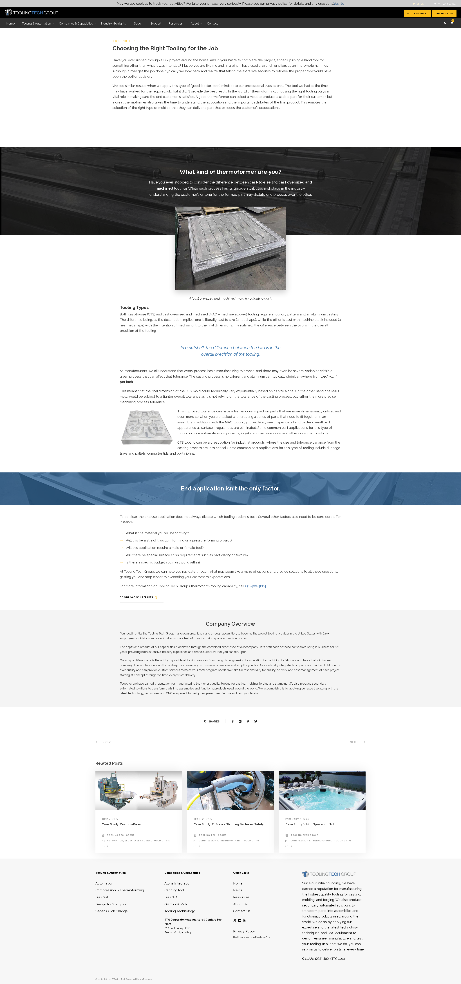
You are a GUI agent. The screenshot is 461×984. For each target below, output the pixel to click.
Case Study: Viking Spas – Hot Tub (310, 824)
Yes (336, 3)
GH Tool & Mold (176, 904)
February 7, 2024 (297, 819)
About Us (240, 904)
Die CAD (170, 897)
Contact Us (241, 911)
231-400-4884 (255, 586)
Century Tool (174, 890)
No (342, 3)
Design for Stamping (111, 904)
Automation (115, 841)
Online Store (444, 13)
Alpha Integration (177, 883)
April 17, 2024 (203, 819)
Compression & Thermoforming (220, 841)
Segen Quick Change (111, 911)
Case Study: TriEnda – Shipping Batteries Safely (229, 824)
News (237, 890)
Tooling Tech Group (121, 835)
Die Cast (101, 897)
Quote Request (417, 13)
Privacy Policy (244, 931)
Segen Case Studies (138, 841)
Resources (241, 897)
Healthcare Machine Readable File (251, 937)
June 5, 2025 (110, 819)
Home (238, 883)
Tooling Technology (179, 911)
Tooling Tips (161, 841)
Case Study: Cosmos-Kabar (122, 824)
